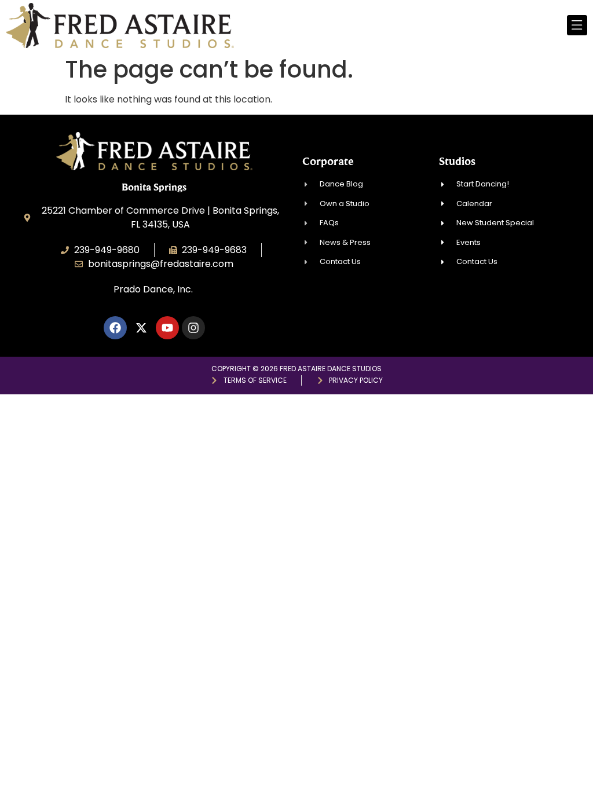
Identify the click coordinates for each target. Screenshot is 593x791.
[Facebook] (115, 327)
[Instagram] (193, 327)
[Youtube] (167, 327)
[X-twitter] (141, 327)
